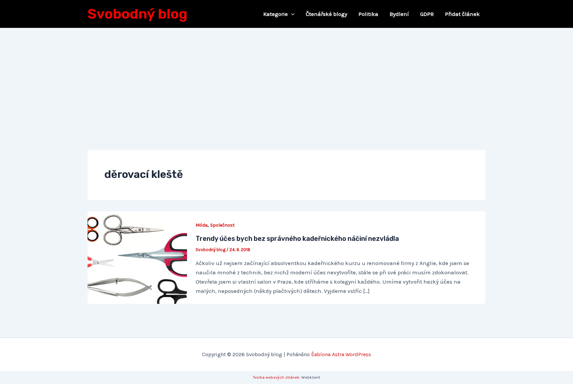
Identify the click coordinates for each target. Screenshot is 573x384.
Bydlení (399, 14)
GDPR (427, 14)
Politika (368, 14)
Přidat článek (462, 14)
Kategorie (275, 14)
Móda (202, 225)
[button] (291, 14)
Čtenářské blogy (326, 14)
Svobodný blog (137, 14)
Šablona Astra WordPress (341, 354)
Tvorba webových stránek (276, 377)
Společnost (222, 225)
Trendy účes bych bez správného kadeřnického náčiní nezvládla (297, 239)
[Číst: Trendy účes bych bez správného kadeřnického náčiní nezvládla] (137, 257)
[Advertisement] (286, 77)
